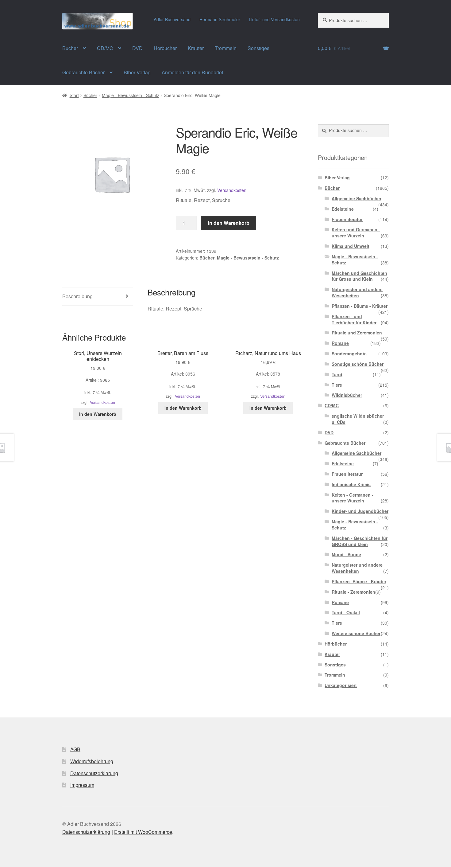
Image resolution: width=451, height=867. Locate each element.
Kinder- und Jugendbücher (360, 511)
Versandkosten (231, 190)
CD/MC (105, 48)
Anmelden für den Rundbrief (192, 72)
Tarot (337, 374)
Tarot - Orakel (346, 612)
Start (74, 95)
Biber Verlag (137, 72)
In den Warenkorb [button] (97, 414)
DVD (137, 48)
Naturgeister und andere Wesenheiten (357, 292)
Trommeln (226, 48)
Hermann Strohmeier (219, 19)
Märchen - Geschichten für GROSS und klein (359, 541)
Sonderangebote (349, 353)
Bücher (70, 48)
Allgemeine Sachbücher (356, 198)
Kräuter (196, 48)
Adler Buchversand (172, 19)
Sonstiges (258, 48)
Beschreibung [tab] (77, 296)
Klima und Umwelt (350, 246)
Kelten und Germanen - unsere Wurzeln (356, 232)
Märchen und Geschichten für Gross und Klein (359, 276)
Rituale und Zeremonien (357, 333)
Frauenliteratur (347, 219)
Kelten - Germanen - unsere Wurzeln (352, 498)
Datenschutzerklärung (94, 773)
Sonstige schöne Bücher (358, 364)
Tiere (337, 385)
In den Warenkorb (228, 222)
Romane (340, 343)
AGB (75, 749)
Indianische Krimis (351, 484)
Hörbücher (165, 48)
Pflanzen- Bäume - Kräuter (359, 581)
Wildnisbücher (347, 395)
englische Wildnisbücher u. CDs (358, 419)
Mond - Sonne (346, 554)
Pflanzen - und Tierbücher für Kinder (354, 319)
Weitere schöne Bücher (356, 633)
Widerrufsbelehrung (91, 761)
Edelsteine (343, 209)
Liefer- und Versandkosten (274, 19)
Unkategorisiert (341, 685)
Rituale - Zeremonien (353, 592)
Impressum (82, 784)
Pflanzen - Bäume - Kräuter (359, 306)
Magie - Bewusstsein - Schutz (130, 95)
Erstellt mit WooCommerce (143, 831)
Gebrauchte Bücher (83, 72)
